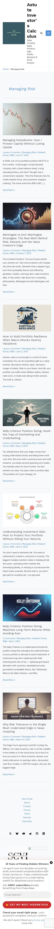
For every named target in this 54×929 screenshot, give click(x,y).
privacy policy (39, 920)
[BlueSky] (17, 833)
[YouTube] (23, 833)
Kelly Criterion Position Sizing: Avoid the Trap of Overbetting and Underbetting (26, 434)
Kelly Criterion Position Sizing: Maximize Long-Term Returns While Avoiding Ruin (26, 630)
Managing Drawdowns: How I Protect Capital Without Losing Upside (23, 143)
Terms (27, 814)
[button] (41, 33)
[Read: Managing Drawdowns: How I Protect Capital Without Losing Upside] (27, 119)
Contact (27, 806)
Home (6, 69)
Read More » (9, 190)
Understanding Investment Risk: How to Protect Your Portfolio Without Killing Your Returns (24, 535)
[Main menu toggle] (48, 33)
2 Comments (9, 638)
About (27, 802)
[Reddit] (30, 833)
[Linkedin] (43, 833)
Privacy (27, 810)
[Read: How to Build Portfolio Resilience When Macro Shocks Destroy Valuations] (27, 318)
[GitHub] (37, 833)
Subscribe (27, 821)
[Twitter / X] (10, 833)
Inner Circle (27, 799)
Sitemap (27, 817)
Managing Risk (29, 152)
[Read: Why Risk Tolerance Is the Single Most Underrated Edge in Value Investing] (27, 706)
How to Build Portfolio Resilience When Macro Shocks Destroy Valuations (25, 340)
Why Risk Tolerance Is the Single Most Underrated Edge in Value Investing (24, 728)
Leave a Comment (11, 152)
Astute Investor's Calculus (32, 20)
